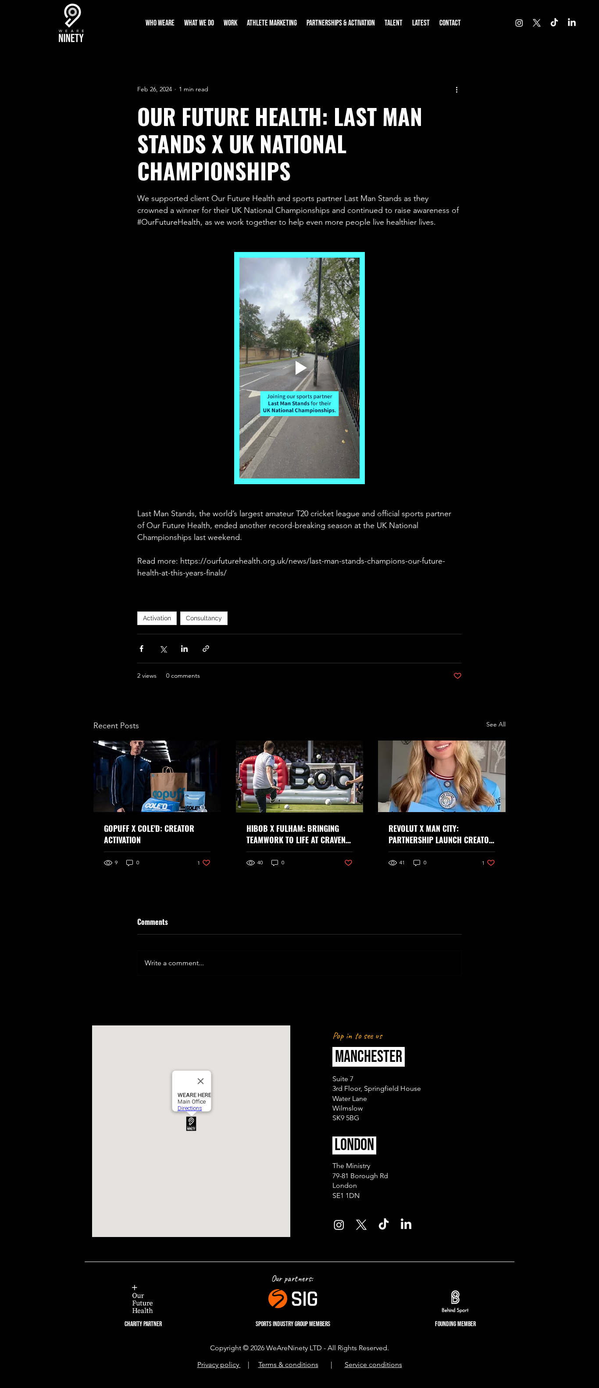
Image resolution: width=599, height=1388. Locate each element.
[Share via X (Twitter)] (163, 648)
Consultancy (204, 618)
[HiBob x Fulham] (300, 777)
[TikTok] (554, 23)
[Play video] (299, 368)
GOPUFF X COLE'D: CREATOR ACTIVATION (149, 834)
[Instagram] (519, 23)
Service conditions (373, 1364)
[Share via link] (206, 648)
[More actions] (456, 89)
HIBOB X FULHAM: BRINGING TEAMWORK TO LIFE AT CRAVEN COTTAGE (296, 834)
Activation (157, 618)
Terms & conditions (288, 1364)
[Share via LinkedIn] (184, 648)
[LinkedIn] (572, 23)
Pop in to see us (358, 1035)
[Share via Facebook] (141, 648)
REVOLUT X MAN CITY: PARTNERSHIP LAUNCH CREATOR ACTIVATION (441, 834)
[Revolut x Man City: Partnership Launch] (442, 776)
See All (496, 724)
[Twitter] (537, 23)
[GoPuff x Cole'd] (157, 776)
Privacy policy (219, 1364)
